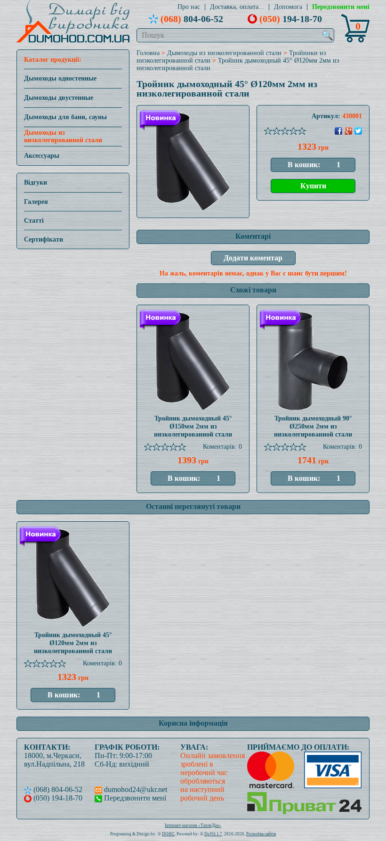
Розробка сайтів (261, 834)
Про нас (188, 7)
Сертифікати (43, 239)
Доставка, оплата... (237, 7)
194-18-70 (290, 19)
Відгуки (35, 182)
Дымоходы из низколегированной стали (63, 136)
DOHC (168, 834)
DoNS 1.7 (213, 834)
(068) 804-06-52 (57, 789)
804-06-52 (192, 19)
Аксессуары (41, 155)
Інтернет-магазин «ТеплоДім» (193, 825)
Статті (34, 220)
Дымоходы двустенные (58, 97)
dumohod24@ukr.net (134, 789)
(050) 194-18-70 (57, 798)
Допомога (288, 7)
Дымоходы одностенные (60, 78)
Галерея (36, 201)
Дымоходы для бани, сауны (65, 117)
